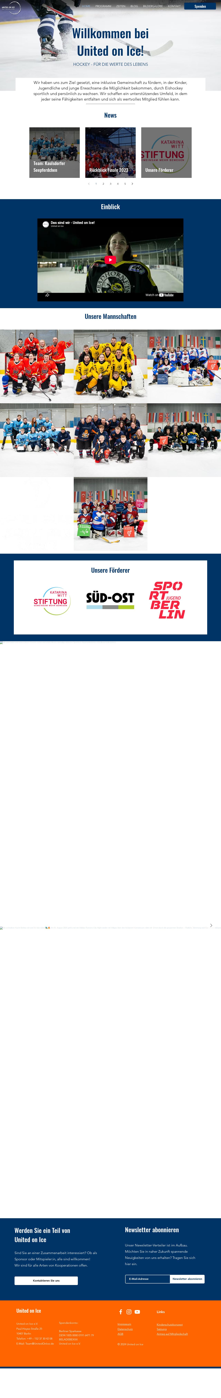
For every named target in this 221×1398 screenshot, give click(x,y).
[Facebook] (120, 1312)
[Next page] (132, 184)
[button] (54, 600)
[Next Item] (211, 925)
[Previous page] (89, 184)
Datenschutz (125, 1329)
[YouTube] (137, 1312)
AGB (120, 1334)
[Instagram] (129, 1312)
